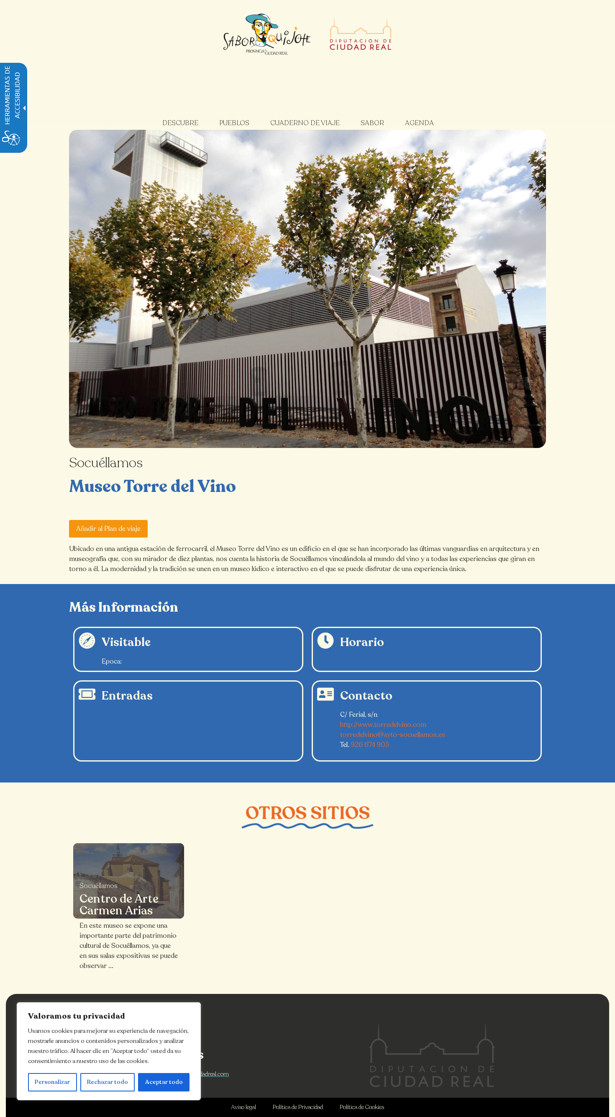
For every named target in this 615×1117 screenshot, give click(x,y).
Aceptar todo (164, 1082)
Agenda (419, 123)
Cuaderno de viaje (305, 123)
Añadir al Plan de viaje (108, 528)
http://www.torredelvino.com (383, 724)
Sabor (372, 123)
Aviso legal (243, 1107)
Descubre (180, 123)
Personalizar (52, 1082)
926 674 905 (370, 744)
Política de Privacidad (298, 1107)
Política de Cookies (362, 1107)
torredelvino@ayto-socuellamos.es (392, 734)
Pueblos (234, 123)
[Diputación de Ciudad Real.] (432, 1055)
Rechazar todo (107, 1082)
